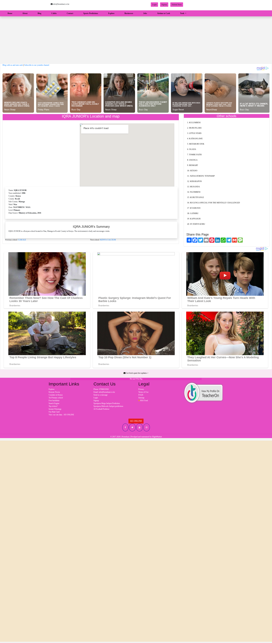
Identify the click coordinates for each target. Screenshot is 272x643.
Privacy (141, 389)
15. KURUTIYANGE (195, 197)
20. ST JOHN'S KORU (196, 224)
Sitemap (141, 398)
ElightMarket (157, 437)
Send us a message (101, 395)
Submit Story (177, 4)
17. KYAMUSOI (193, 208)
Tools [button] (182, 13)
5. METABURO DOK (195, 144)
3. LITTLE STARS (194, 133)
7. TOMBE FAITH (194, 155)
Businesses (129, 13)
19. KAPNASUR (194, 219)
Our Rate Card (54, 412)
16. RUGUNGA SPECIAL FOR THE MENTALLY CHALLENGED (213, 203)
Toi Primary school (56, 398)
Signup (164, 4)
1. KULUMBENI (194, 122)
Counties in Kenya (55, 395)
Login (154, 4)
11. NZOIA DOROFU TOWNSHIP (201, 176)
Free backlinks (54, 400)
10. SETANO (192, 171)
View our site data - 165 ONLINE (61, 415)
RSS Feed (144, 400)
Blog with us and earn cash (13, 65)
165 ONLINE (136, 421)
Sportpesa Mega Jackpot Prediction (107, 403)
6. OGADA (191, 149)
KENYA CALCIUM (108, 240)
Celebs (54, 13)
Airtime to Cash (163, 13)
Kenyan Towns (54, 392)
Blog (39, 13)
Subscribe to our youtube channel (36, 65)
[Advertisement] (136, 40)
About (25, 13)
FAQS (140, 395)
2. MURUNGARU (194, 128)
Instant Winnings (55, 409)
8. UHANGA (192, 160)
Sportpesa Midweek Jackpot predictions (108, 406)
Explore (111, 13)
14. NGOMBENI (193, 192)
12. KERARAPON (194, 181)
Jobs (145, 13)
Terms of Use (143, 392)
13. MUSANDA (193, 187)
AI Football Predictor (101, 409)
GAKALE (22, 240)
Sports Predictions (90, 13)
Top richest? (53, 406)
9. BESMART (192, 165)
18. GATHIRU (192, 213)
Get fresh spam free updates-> (136, 373)
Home (11, 13)
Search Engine (54, 403)
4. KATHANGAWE (195, 138)
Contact (70, 13)
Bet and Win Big (136, 379)
